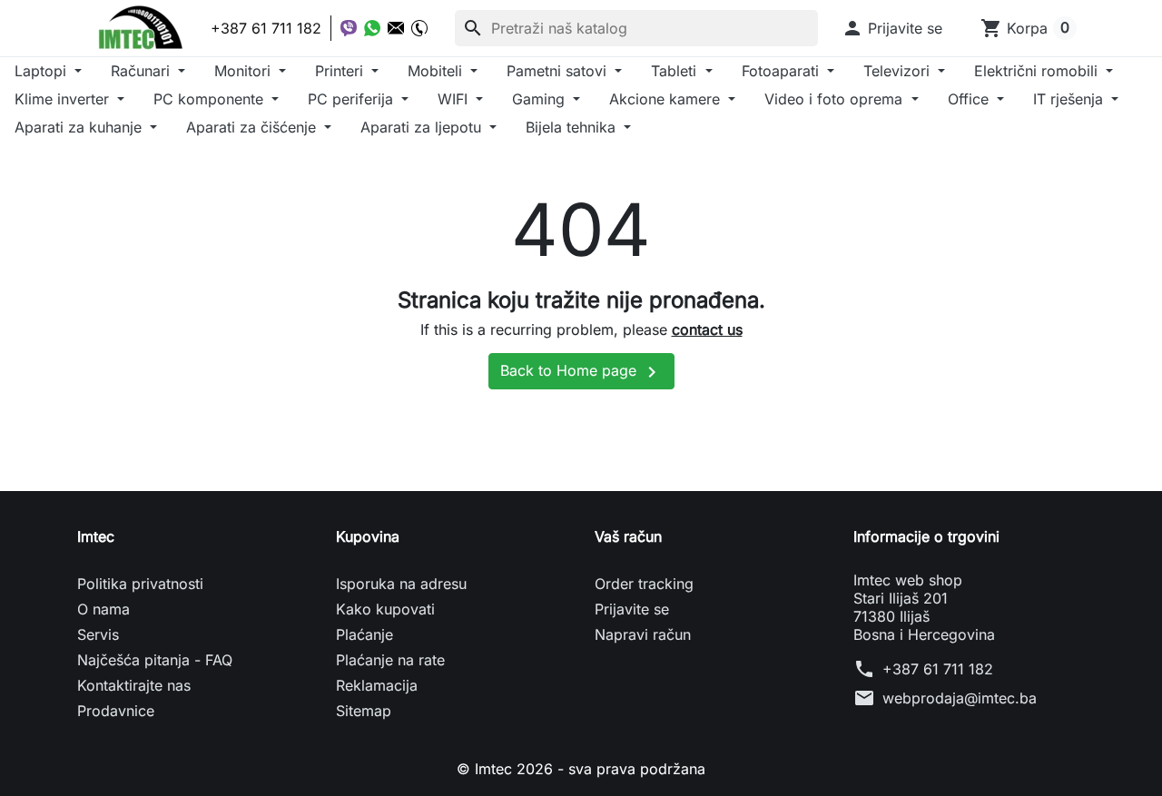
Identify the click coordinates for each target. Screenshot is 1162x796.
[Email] (396, 28)
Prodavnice (115, 711)
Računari (142, 71)
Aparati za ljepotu (423, 127)
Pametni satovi (559, 71)
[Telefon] (419, 28)
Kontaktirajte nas (134, 685)
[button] (892, 28)
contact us (707, 329)
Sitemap (363, 711)
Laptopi (43, 71)
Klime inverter (64, 99)
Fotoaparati (782, 71)
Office (970, 99)
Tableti (676, 71)
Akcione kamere (666, 99)
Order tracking (644, 584)
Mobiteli (437, 71)
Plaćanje (364, 634)
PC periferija (353, 99)
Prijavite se (632, 609)
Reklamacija (377, 685)
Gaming (540, 99)
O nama (103, 609)
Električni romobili (1038, 71)
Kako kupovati (385, 609)
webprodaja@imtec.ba (959, 698)
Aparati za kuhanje (80, 127)
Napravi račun (643, 634)
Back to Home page (581, 372)
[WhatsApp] (372, 28)
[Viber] (348, 28)
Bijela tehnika (573, 127)
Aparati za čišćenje (253, 127)
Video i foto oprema (835, 99)
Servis (98, 634)
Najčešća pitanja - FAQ (154, 660)
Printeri (341, 71)
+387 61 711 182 (937, 669)
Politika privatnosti (140, 584)
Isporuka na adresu (401, 584)
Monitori (244, 71)
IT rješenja (1070, 99)
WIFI (455, 99)
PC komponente (210, 99)
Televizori (898, 71)
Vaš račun (628, 536)
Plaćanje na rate (390, 660)
